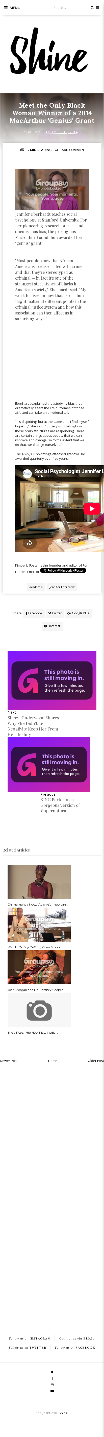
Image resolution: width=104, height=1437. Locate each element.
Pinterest (53, 626)
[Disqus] (52, 1129)
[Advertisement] (53, 368)
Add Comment (74, 150)
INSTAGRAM (29, 1338)
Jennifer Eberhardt (62, 587)
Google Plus (80, 613)
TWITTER (27, 1347)
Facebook (35, 613)
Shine (63, 1413)
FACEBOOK (75, 1347)
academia (32, 132)
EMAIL (77, 1338)
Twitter (56, 613)
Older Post (96, 1060)
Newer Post (9, 1060)
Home (52, 1060)
